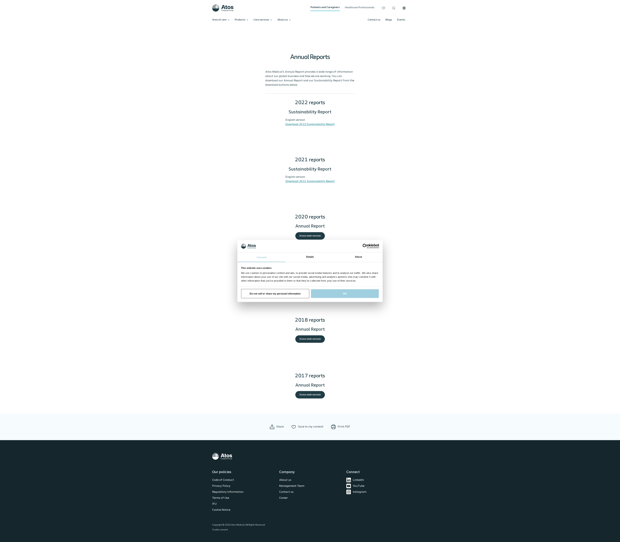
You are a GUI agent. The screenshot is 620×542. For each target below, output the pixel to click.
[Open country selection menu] (404, 8)
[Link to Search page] (394, 8)
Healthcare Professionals (359, 7)
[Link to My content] (383, 8)
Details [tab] (310, 256)
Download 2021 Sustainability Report (310, 181)
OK (345, 293)
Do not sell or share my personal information (275, 293)
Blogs (389, 20)
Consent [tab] (261, 257)
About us (282, 20)
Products (240, 20)
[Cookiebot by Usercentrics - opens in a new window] (365, 246)
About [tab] (358, 256)
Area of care (219, 20)
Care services (261, 20)
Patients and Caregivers (325, 7)
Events (401, 20)
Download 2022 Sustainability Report (310, 124)
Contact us (374, 20)
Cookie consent (220, 530)
